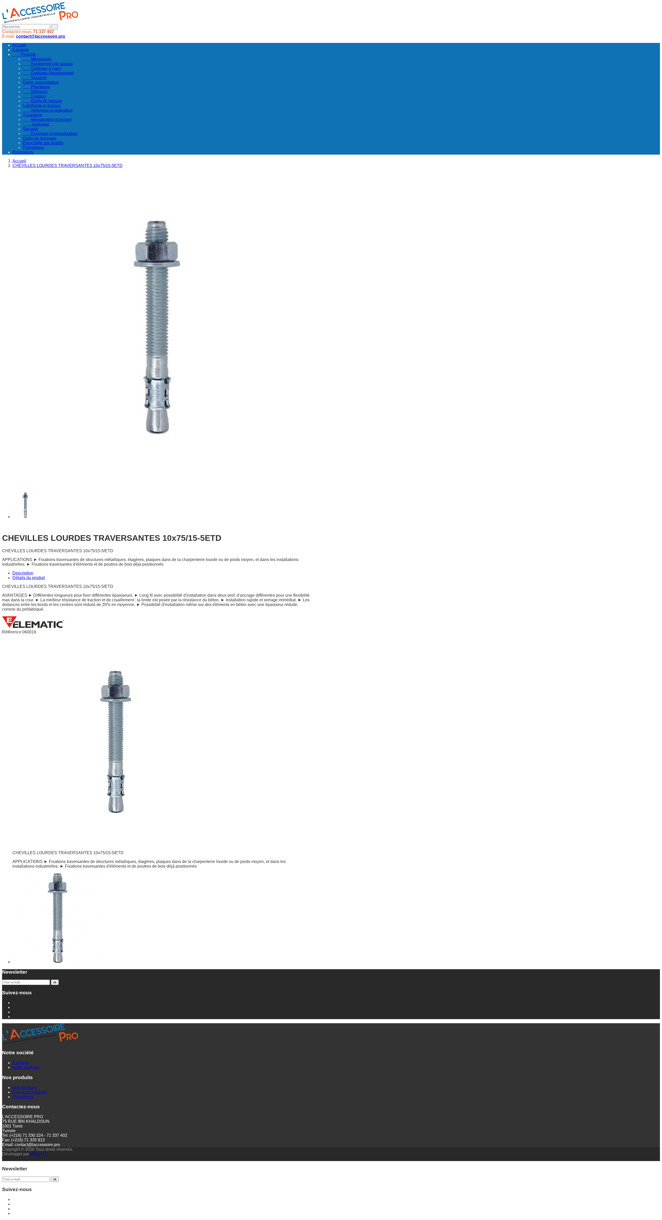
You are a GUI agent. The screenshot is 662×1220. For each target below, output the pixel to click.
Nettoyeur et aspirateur (48, 110)
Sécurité (30, 129)
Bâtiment (35, 91)
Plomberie (36, 87)
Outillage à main (42, 68)
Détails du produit (28, 577)
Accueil (19, 45)
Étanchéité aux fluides (43, 143)
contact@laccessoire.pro (40, 36)
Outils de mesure (42, 101)
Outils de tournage (39, 138)
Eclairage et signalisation (50, 133)
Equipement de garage (48, 64)
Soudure (35, 77)
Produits (24, 54)
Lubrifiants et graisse (42, 105)
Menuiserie (37, 59)
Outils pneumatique (40, 82)
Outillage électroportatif (48, 73)
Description (22, 573)
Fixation (34, 96)
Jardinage (36, 124)
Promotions (33, 147)
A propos (20, 50)
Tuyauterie (32, 115)
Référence (12, 632)
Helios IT (38, 1154)
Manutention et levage (47, 119)
